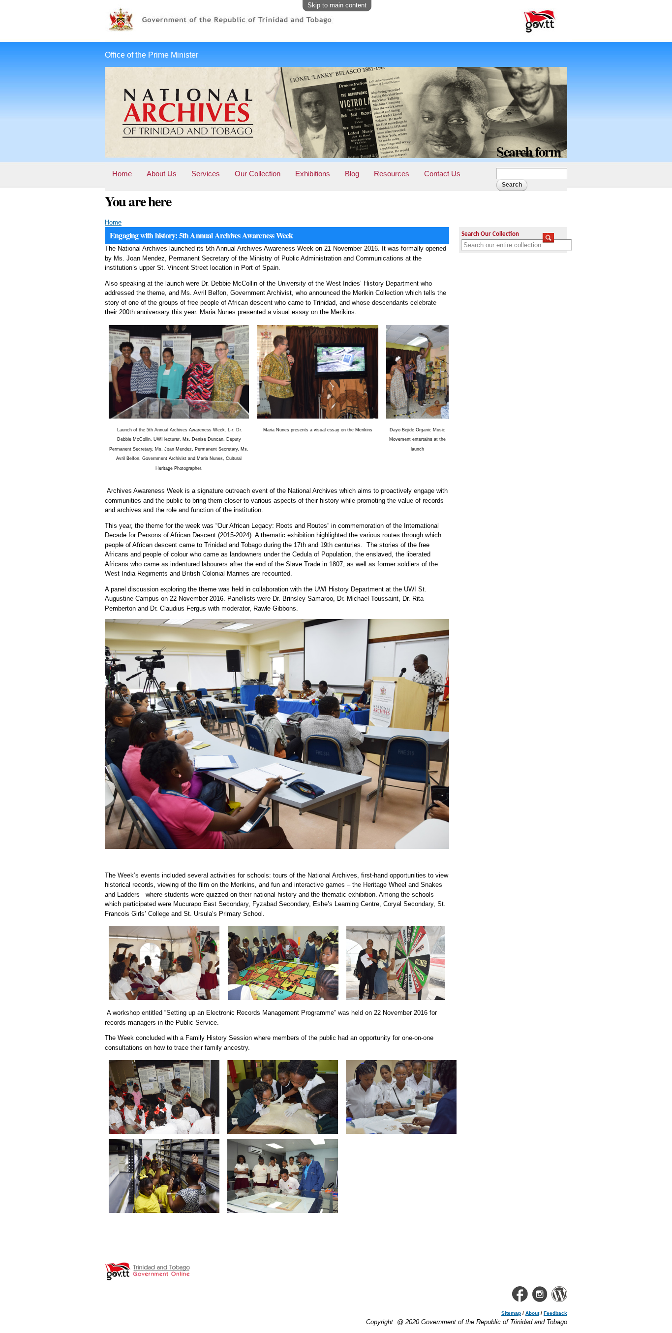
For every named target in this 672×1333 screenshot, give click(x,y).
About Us (162, 173)
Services (205, 173)
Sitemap (511, 1313)
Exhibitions (312, 173)
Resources (391, 173)
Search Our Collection (490, 234)
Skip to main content (337, 5)
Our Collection (257, 173)
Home (122, 173)
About (532, 1313)
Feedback (555, 1313)
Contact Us (442, 173)
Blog (352, 173)
